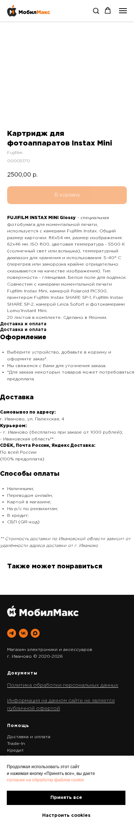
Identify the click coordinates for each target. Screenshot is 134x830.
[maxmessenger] (35, 633)
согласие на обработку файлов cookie (45, 779)
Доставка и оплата (28, 737)
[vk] (23, 633)
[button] (96, 10)
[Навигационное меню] (123, 10)
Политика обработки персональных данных (62, 685)
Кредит (15, 750)
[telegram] (11, 633)
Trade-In (16, 744)
